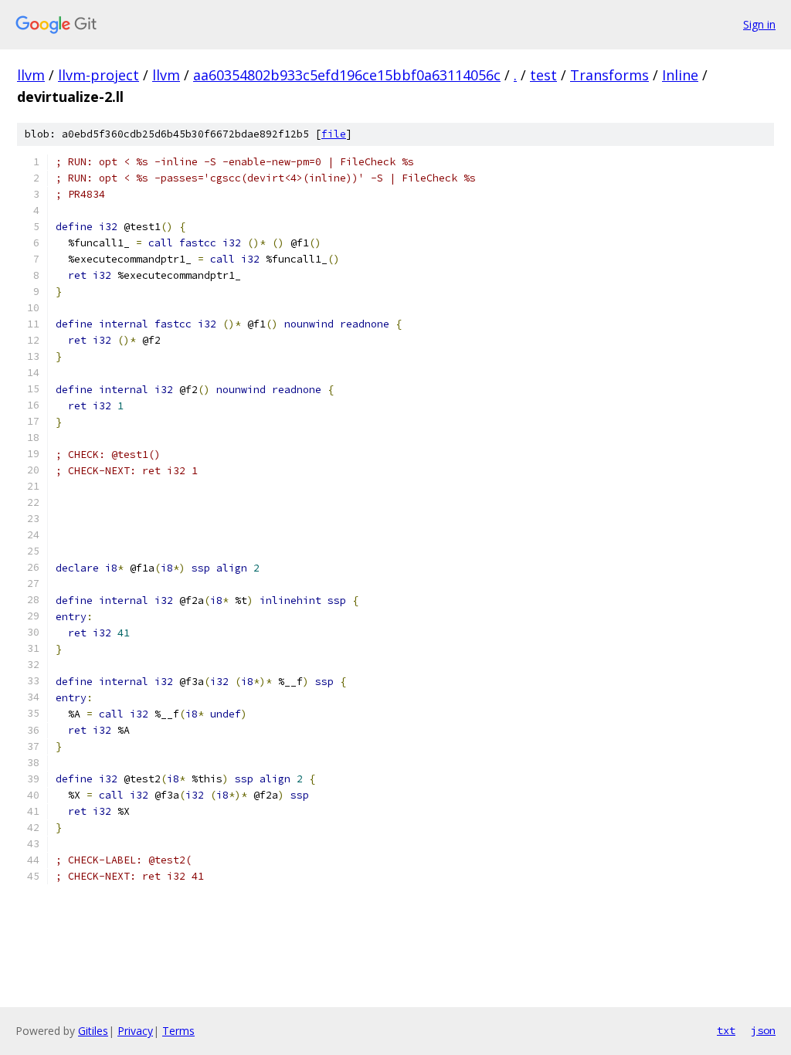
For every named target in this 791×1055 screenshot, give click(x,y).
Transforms (609, 75)
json (763, 1030)
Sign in (759, 24)
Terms (178, 1030)
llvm (31, 75)
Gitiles (93, 1030)
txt (726, 1030)
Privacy (135, 1030)
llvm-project (98, 75)
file (333, 134)
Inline (680, 75)
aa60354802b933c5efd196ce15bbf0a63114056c (347, 75)
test (543, 75)
